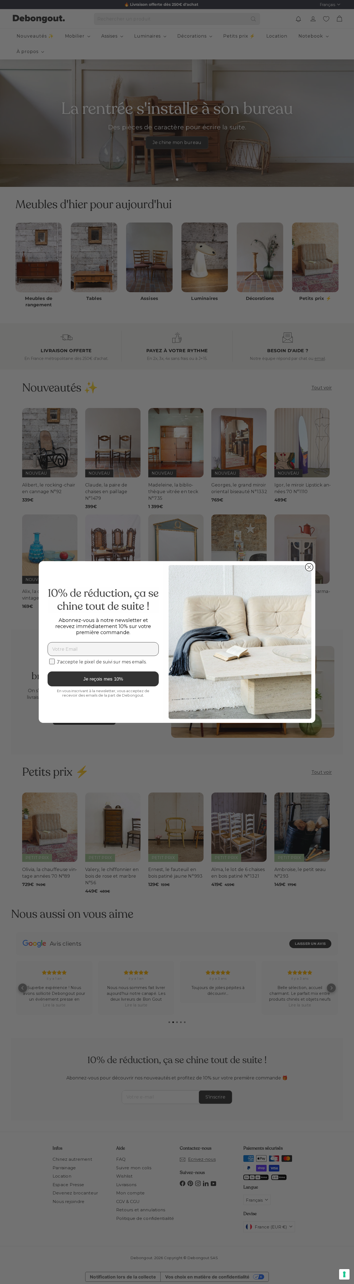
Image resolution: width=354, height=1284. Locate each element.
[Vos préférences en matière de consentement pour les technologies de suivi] (344, 1274)
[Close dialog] (309, 567)
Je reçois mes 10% (103, 679)
